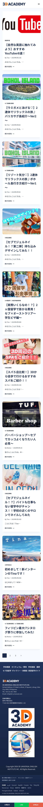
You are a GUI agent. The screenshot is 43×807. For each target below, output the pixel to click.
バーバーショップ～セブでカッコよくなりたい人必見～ (20, 439)
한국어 (29, 788)
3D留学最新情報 (16, 300)
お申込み (35, 805)
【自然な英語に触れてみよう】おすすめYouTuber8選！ (20, 49)
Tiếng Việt (36, 785)
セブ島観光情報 (9, 103)
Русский (14, 785)
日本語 (4, 785)
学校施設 (31, 667)
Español (20, 785)
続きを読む (9, 67)
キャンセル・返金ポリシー (25, 778)
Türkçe (12, 788)
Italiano (16, 790)
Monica (9, 448)
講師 (38, 667)
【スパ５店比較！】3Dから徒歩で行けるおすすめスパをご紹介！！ (21, 376)
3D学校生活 (8, 565)
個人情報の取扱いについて (9, 778)
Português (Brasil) (7, 790)
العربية (8, 785)
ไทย (31, 785)
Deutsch (21, 790)
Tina (8, 58)
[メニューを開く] (39, 4)
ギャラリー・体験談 (19, 670)
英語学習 (7, 40)
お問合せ (7, 805)
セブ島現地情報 (9, 430)
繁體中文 (23, 788)
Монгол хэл (5, 788)
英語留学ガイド (34, 670)
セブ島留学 (7, 670)
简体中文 (17, 788)
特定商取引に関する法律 (8, 780)
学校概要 (6, 667)
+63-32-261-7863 (11, 692)
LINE (21, 805)
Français (26, 785)
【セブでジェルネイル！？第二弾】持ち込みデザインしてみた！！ (20, 246)
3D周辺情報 (8, 237)
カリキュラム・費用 (19, 667)
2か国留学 (8, 300)
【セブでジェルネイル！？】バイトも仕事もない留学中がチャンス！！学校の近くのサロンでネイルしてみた (20, 506)
